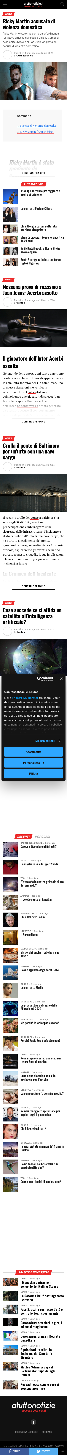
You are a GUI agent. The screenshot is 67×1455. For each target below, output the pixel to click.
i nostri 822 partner (25, 697)
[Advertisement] (33, 795)
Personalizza (31, 762)
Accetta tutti (34, 751)
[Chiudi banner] (61, 679)
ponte (34, 518)
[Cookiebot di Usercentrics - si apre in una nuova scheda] (39, 679)
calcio (32, 392)
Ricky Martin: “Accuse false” (37, 132)
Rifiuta (33, 773)
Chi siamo (47, 1432)
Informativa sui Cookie (26, 1432)
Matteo (21, 303)
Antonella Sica (25, 55)
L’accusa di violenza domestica (38, 125)
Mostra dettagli (45, 740)
